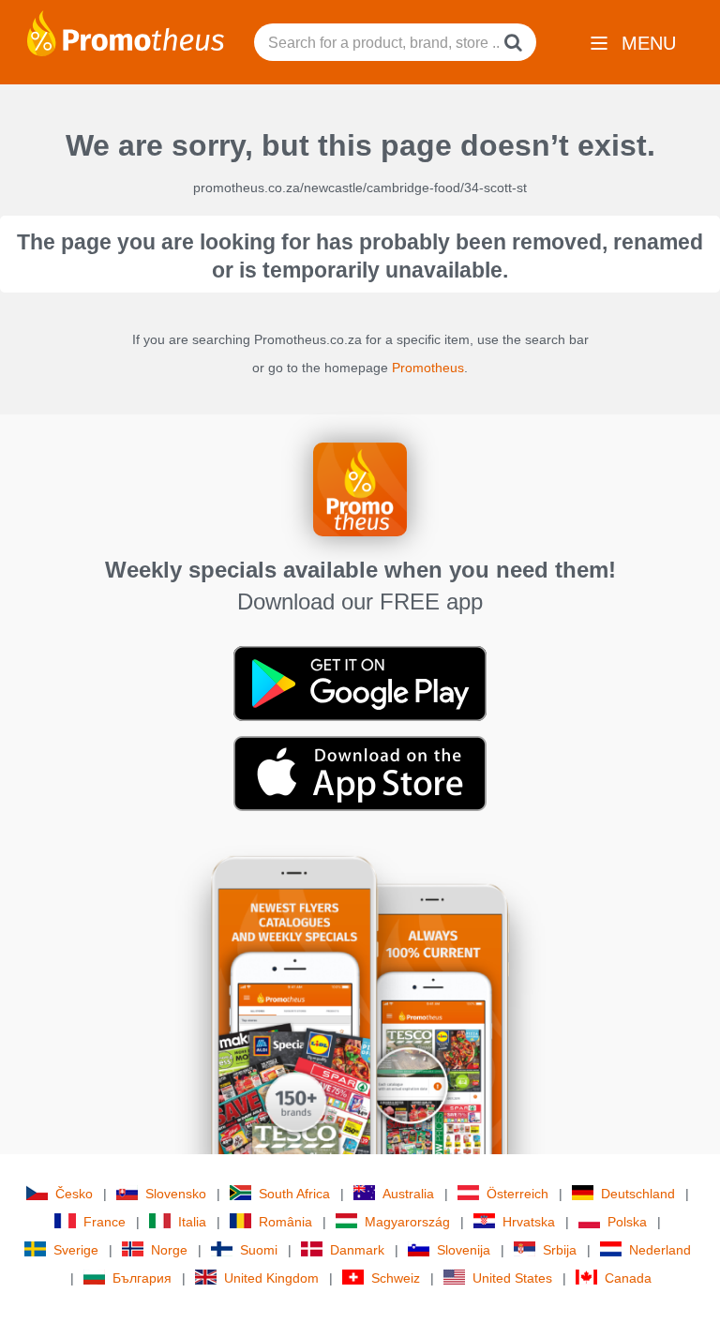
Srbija (560, 1249)
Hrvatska (528, 1221)
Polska (627, 1221)
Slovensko (175, 1193)
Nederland (660, 1249)
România (285, 1221)
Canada (628, 1277)
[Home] (125, 31)
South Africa (294, 1193)
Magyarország (407, 1221)
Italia (192, 1221)
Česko (74, 1193)
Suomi (259, 1249)
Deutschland (638, 1193)
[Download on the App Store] (360, 772)
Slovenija (463, 1249)
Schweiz (395, 1277)
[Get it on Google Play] (360, 682)
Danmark (357, 1249)
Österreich (517, 1193)
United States (512, 1277)
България (142, 1277)
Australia (408, 1193)
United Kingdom (271, 1277)
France (104, 1221)
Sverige (75, 1249)
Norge (169, 1249)
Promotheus (428, 367)
